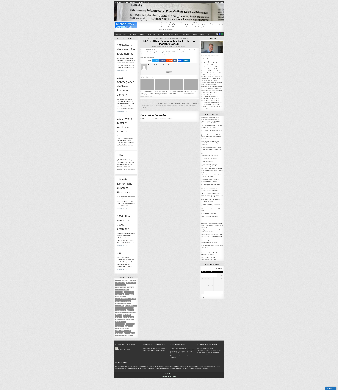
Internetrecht (121, 308)
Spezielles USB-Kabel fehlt (208, 250)
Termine (201, 34)
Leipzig (119, 315)
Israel (131, 308)
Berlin (132, 280)
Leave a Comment (181, 46)
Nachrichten (174, 38)
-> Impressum (201, 358)
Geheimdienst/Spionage (123, 301)
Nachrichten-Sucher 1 (158, 46)
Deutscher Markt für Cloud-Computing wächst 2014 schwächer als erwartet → (178, 103)
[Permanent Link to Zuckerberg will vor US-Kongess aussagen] (191, 84)
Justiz (130, 310)
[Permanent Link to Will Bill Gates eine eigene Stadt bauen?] (176, 84)
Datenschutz (120, 285)
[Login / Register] (222, 34)
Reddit (170, 60)
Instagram (133, 2)
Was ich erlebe (129, 333)
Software (130, 324)
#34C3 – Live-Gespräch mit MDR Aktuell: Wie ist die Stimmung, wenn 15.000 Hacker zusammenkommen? (212, 195)
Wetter (119, 335)
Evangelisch (128, 292)
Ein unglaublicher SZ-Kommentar (209, 130)
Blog (124, 34)
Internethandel (163, 38)
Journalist (133, 34)
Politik (129, 319)
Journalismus (121, 310)
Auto (118, 280)
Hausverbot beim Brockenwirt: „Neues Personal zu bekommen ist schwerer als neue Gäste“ (211, 149)
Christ (142, 34)
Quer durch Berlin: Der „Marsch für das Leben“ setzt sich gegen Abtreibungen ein (211, 136)
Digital (195, 34)
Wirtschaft (128, 335)
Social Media (120, 324)
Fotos (133, 299)
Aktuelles (118, 34)
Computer (131, 283)
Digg (181, 60)
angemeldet (149, 118)
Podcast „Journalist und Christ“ (178, 348)
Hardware (127, 303)
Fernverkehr (120, 296)
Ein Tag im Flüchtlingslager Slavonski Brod (212, 245)
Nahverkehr (120, 319)
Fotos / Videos (185, 34)
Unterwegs (120, 331)
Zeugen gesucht (205, 158)
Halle (118, 303)
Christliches (120, 283)
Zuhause (203, 161)
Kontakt (148, 2)
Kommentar (120, 312)
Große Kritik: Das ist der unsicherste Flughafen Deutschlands (161, 93)
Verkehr (119, 333)
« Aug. (202, 297)
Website (169, 72)
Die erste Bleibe (205, 213)
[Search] (217, 34)
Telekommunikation (184, 38)
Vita (208, 34)
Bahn (159, 34)
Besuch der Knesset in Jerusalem (209, 219)
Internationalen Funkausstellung (209, 86)
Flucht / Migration (122, 299)
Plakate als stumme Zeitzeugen (209, 209)
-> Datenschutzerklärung (203, 355)
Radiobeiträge (121, 321)
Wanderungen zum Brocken (170, 34)
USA (128, 331)
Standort (129, 326)
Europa (119, 292)
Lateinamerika (131, 312)
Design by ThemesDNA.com (169, 376)
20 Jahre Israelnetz (206, 216)
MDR (119, 349)
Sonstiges (119, 326)
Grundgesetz (169, 29)
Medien (169, 38)
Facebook (118, 2)
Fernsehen (129, 294)
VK (175, 60)
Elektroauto (151, 34)
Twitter (125, 2)
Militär (119, 317)
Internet (156, 38)
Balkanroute (206, 90)
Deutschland (121, 287)
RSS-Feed (141, 2)
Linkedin (187, 60)
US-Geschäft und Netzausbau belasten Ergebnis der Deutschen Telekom (169, 42)
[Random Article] (219, 34)
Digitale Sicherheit (122, 289)
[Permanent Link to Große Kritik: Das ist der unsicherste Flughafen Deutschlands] (162, 84)
